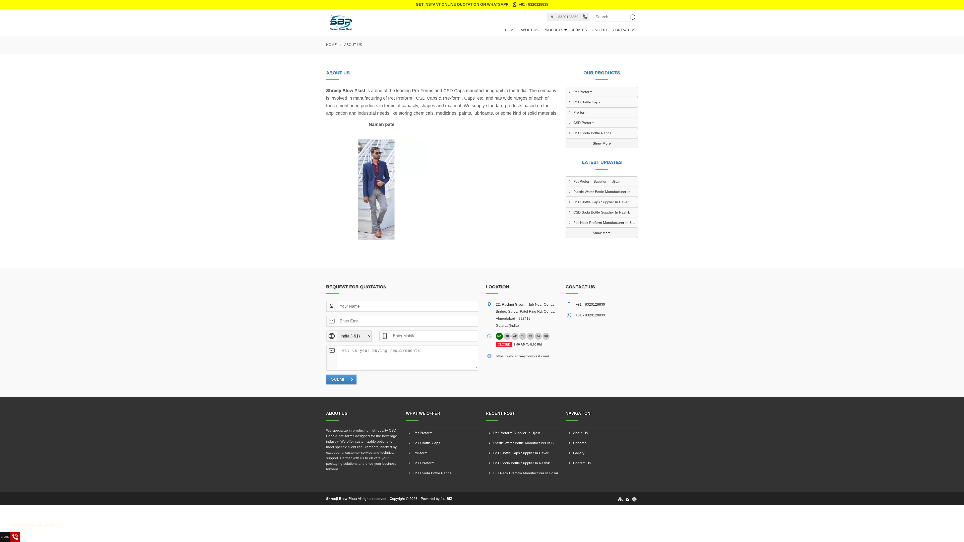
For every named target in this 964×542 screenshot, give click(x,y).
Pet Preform (582, 92)
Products (553, 30)
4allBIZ (446, 499)
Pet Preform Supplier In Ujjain (596, 181)
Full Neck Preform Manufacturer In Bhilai (605, 223)
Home (510, 30)
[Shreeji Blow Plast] (414, 22)
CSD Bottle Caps (586, 102)
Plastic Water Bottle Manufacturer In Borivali (605, 192)
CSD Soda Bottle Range (592, 133)
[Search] (633, 17)
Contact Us (624, 30)
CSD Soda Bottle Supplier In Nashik (601, 212)
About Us (529, 30)
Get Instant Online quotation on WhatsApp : (482, 4)
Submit (338, 379)
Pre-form (580, 112)
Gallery (600, 30)
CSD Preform (583, 123)
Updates (579, 30)
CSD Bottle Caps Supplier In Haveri (601, 202)
